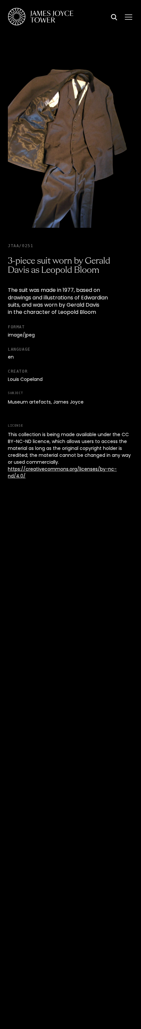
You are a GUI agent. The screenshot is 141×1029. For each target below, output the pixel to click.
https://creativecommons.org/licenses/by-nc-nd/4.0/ (62, 473)
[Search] (114, 17)
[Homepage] (40, 18)
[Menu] (128, 17)
